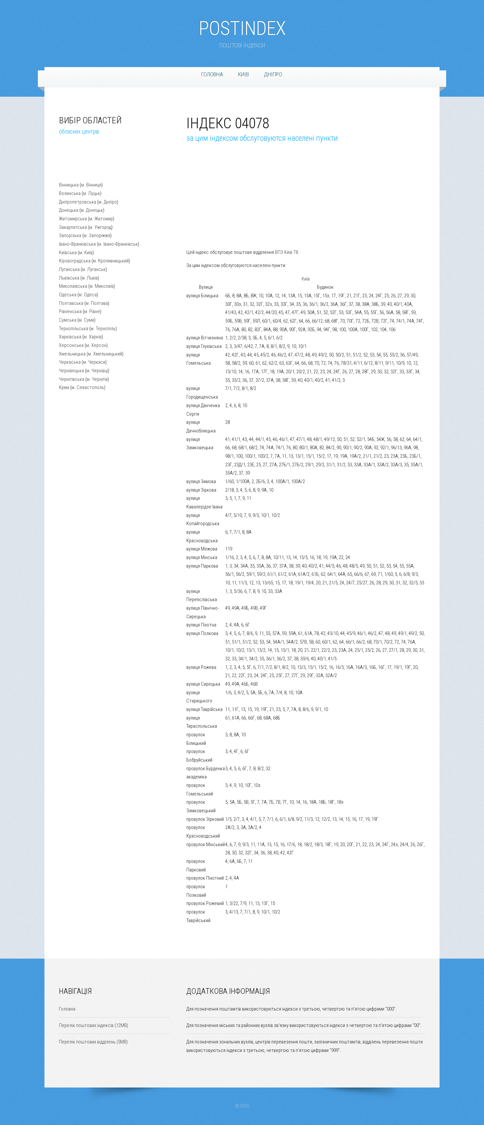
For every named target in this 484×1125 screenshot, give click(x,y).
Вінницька (69, 185)
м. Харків (93, 337)
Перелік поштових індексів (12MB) (93, 1025)
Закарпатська (73, 227)
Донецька (68, 210)
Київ (306, 279)
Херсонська (71, 345)
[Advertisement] (92, 163)
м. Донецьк (92, 210)
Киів (243, 74)
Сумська (67, 320)
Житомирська (73, 219)
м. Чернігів (97, 379)
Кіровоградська (75, 261)
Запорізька (70, 235)
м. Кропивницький (111, 261)
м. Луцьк (91, 193)
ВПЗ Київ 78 (286, 252)
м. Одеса (88, 295)
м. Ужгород (100, 227)
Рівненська (70, 311)
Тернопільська (73, 328)
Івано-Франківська (77, 244)
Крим (64, 387)
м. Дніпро (107, 202)
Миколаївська (73, 286)
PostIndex (242, 25)
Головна (212, 74)
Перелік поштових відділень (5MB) (93, 1042)
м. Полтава (97, 303)
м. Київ (86, 253)
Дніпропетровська (77, 202)
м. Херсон (96, 345)
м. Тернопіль (103, 328)
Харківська (70, 337)
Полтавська (71, 303)
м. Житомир (101, 219)
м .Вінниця (91, 185)
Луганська (69, 269)
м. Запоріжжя (97, 235)
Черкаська (70, 362)
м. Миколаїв (102, 286)
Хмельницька (72, 354)
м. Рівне (92, 311)
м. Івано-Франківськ (118, 244)
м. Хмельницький (105, 354)
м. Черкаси (94, 362)
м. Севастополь (87, 387)
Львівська (69, 278)
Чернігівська (71, 379)
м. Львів (90, 278)
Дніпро (273, 74)
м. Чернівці (97, 371)
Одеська (67, 295)
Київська (68, 253)
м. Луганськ (94, 269)
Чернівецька (71, 371)
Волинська (70, 193)
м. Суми (86, 320)
